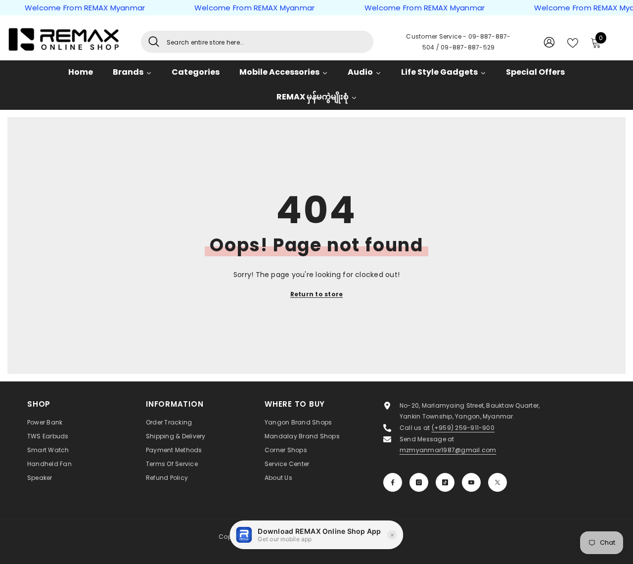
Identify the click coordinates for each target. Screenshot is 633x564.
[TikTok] (445, 482)
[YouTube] (471, 482)
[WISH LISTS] (572, 42)
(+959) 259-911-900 (463, 427)
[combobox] (266, 42)
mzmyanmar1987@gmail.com (448, 450)
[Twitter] (497, 482)
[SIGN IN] (549, 41)
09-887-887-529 (468, 47)
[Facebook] (392, 482)
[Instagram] (418, 482)
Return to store (316, 294)
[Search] (257, 42)
